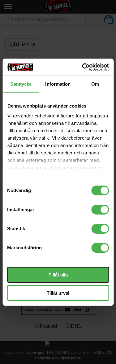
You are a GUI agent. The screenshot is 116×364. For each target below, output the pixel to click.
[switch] (100, 210)
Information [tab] (58, 84)
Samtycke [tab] (21, 84)
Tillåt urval (58, 293)
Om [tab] (95, 84)
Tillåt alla (58, 274)
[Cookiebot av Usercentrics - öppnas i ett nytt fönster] (82, 67)
